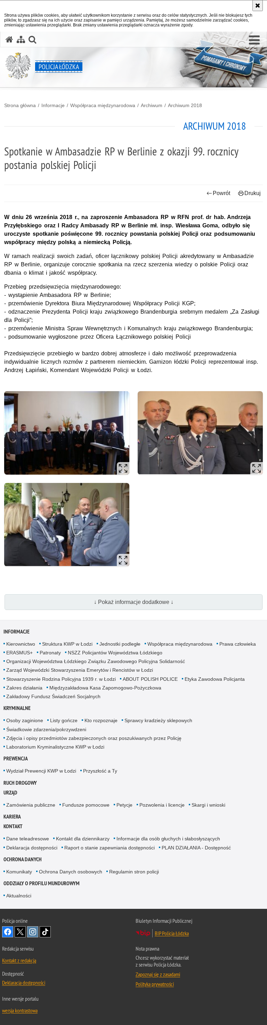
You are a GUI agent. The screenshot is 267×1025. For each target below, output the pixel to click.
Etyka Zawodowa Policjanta (215, 679)
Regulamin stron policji (134, 871)
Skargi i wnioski (208, 805)
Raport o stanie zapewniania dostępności (109, 847)
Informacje (53, 105)
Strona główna (20, 105)
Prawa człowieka (237, 644)
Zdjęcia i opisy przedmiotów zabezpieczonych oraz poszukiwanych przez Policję (93, 738)
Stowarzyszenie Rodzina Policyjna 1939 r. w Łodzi (61, 679)
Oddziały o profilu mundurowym (41, 883)
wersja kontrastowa (20, 1010)
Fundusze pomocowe (86, 805)
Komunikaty (19, 871)
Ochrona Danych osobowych (70, 871)
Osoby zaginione (24, 720)
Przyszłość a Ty (100, 771)
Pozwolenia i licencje (162, 805)
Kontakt (13, 826)
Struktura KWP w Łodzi (67, 644)
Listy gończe (64, 720)
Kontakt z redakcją (19, 960)
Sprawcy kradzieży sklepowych (158, 720)
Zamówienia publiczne (30, 805)
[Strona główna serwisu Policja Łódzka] (9, 39)
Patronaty (50, 652)
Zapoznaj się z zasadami (158, 974)
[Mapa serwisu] (21, 39)
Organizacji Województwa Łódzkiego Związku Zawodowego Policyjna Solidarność (95, 661)
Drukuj (252, 193)
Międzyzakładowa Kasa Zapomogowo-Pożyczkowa (105, 688)
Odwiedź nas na (7, 931)
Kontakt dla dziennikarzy (83, 838)
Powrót (221, 193)
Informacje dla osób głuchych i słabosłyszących (168, 838)
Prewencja (15, 758)
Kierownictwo (20, 644)
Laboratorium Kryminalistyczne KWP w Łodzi (55, 747)
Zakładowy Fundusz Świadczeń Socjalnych (53, 696)
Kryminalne (17, 708)
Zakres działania (24, 688)
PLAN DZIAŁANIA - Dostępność (196, 847)
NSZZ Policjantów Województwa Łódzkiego (115, 652)
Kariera (12, 816)
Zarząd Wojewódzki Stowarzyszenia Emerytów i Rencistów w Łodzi (79, 670)
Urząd (10, 792)
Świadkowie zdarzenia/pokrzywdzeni (46, 729)
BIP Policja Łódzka (172, 933)
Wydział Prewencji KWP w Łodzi (41, 771)
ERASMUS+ (19, 652)
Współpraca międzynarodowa (102, 105)
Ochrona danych (22, 859)
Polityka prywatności (155, 983)
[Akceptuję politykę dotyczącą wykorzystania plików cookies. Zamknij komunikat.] (257, 5)
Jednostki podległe (119, 644)
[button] (254, 40)
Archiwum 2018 (185, 105)
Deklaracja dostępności (31, 847)
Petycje (124, 805)
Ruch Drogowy (20, 782)
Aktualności (18, 895)
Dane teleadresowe (27, 838)
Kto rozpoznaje (101, 720)
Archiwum (151, 105)
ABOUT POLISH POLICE (150, 679)
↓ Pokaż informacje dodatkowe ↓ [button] (133, 602)
